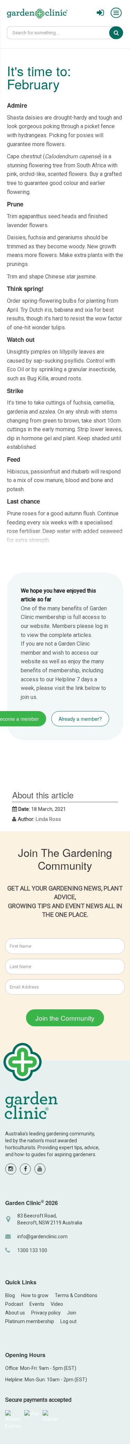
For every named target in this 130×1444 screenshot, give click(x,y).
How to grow (35, 1295)
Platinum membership (29, 1321)
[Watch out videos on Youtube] (39, 1169)
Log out (68, 1321)
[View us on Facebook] (25, 1169)
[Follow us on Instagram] (10, 1169)
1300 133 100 (32, 1250)
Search (121, 32)
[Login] (100, 13)
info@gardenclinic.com (42, 1236)
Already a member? (80, 718)
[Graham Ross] (37, 14)
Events (36, 1304)
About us (15, 1312)
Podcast (14, 1304)
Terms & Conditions (76, 1295)
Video (57, 1304)
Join (71, 1312)
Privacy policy (46, 1312)
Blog (10, 1295)
